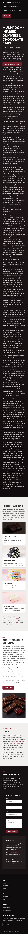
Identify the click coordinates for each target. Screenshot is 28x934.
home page (13, 622)
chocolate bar (20, 741)
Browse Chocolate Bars (12, 64)
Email (7, 811)
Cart (19, 10)
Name (7, 798)
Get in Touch (8, 687)
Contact (12, 10)
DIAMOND (11, 3)
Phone (7, 804)
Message (8, 817)
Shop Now (7, 15)
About (5, 10)
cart (17, 618)
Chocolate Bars (6, 896)
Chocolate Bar (13, 6)
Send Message (12, 831)
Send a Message (6, 910)
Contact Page (6, 907)
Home (5, 6)
